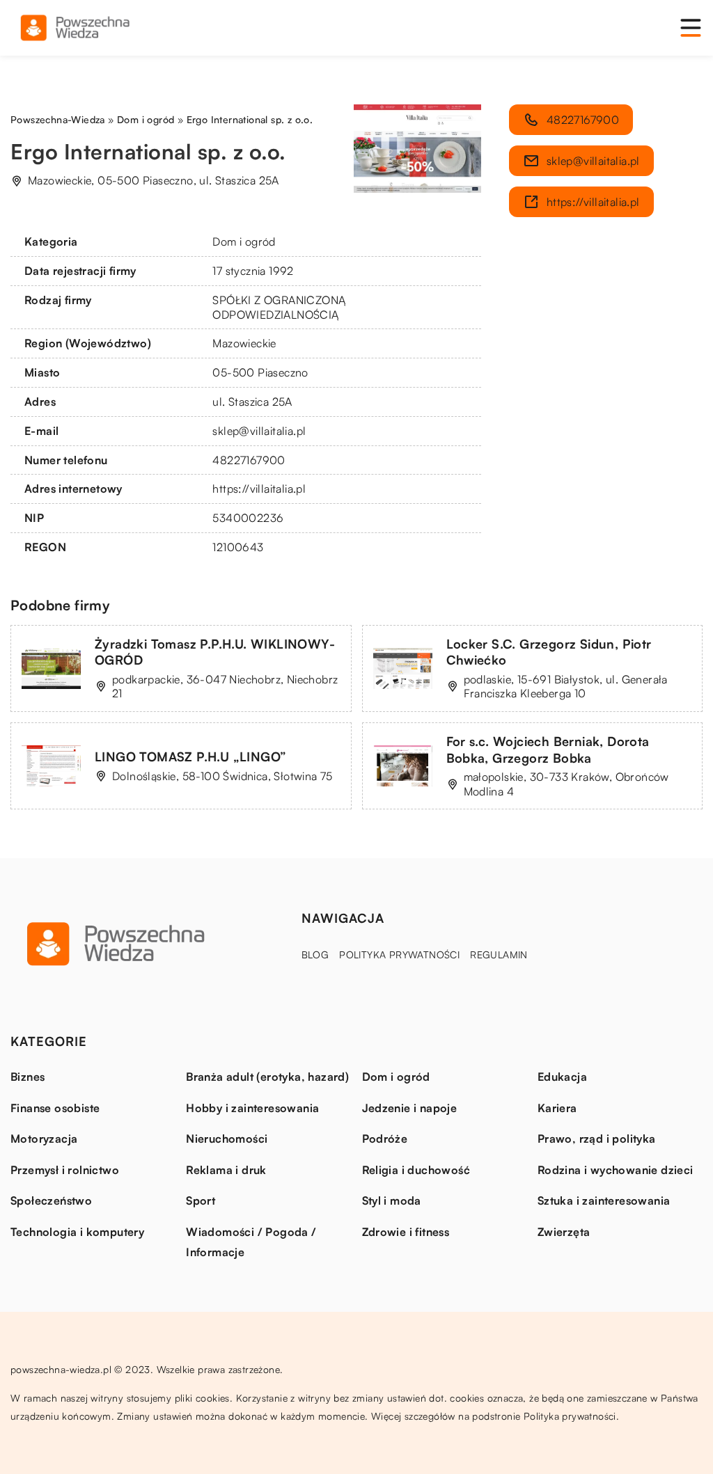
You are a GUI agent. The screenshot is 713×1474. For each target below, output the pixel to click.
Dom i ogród (243, 241)
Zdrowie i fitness (406, 1232)
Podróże (385, 1139)
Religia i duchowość (416, 1170)
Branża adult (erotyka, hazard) (267, 1077)
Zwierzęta (564, 1232)
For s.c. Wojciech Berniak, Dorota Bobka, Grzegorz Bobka (548, 749)
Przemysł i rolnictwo (64, 1170)
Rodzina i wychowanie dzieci (616, 1170)
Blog (315, 954)
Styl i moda (391, 1200)
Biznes (27, 1077)
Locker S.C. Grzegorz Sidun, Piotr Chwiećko (549, 651)
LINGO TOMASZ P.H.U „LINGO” (190, 756)
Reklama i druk (226, 1170)
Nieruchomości (226, 1139)
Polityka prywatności (399, 954)
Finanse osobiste (55, 1108)
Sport (200, 1200)
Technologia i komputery (77, 1232)
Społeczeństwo (51, 1200)
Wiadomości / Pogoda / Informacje (251, 1242)
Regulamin (499, 954)
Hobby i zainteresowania (252, 1108)
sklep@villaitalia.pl (259, 431)
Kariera (557, 1108)
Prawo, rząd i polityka (597, 1139)
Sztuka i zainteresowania (604, 1200)
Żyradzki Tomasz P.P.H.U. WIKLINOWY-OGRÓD (215, 651)
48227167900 (248, 460)
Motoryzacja (43, 1139)
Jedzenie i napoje (409, 1108)
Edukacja (562, 1077)
